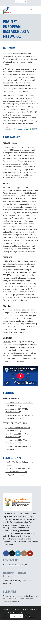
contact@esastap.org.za (17, 564)
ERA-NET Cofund (9, 147)
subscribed (25, 596)
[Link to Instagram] (24, 553)
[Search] (30, 10)
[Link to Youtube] (30, 553)
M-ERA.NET (7, 261)
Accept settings (16, 616)
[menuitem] (21, 3)
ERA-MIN (6, 187)
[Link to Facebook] (6, 553)
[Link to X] (12, 553)
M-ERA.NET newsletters (14, 475)
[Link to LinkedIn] (18, 553)
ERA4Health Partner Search (16, 472)
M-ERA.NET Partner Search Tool (18, 468)
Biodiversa (7, 342)
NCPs (15, 580)
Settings (27, 616)
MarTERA (7, 310)
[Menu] (35, 10)
